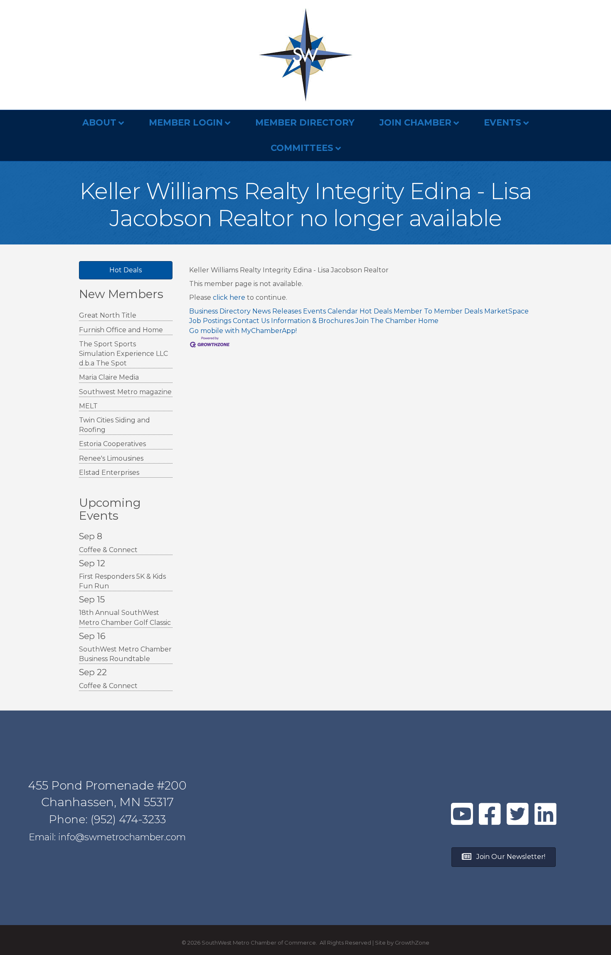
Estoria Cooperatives (112, 444)
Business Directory (220, 311)
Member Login (186, 122)
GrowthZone (412, 942)
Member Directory (305, 122)
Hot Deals (376, 311)
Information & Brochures (312, 321)
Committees (302, 148)
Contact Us (251, 321)
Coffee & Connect (108, 550)
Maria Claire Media (109, 377)
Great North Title (107, 315)
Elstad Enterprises (109, 472)
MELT (88, 406)
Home (428, 321)
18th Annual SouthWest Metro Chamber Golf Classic (125, 617)
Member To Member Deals (438, 311)
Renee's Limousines (111, 458)
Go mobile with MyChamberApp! (243, 331)
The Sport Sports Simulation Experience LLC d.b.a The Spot (123, 353)
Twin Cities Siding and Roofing (114, 425)
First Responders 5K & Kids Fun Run (122, 581)
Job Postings (210, 321)
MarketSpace (506, 311)
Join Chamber (415, 122)
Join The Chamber (385, 321)
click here (229, 297)
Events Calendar (330, 311)
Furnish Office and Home (121, 330)
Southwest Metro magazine (125, 392)
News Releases (276, 311)
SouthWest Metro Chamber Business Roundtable (125, 654)
